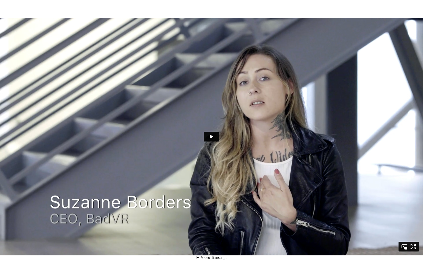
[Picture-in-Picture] (404, 247)
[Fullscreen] (413, 247)
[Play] (211, 137)
